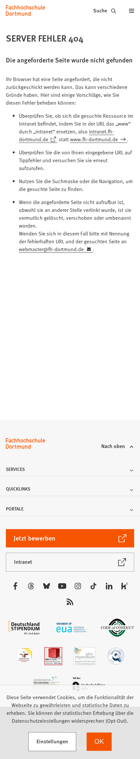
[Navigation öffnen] (131, 10)
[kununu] (125, 586)
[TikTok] (93, 586)
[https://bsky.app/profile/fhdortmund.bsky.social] (46, 586)
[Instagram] (78, 586)
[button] (70, 471)
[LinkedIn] (109, 586)
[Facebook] (15, 586)
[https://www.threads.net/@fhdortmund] (31, 586)
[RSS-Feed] (70, 602)
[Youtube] (62, 586)
